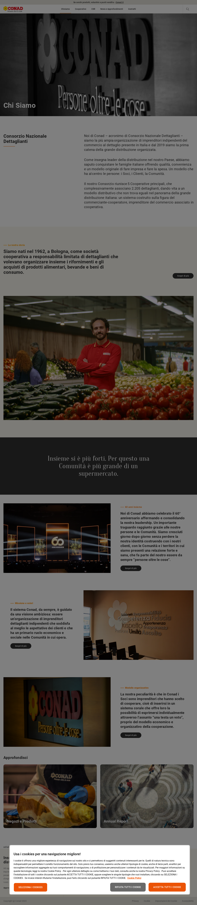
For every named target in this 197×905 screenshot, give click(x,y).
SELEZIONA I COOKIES (30, 887)
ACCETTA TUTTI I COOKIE (167, 887)
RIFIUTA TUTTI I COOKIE (128, 887)
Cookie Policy (134, 878)
